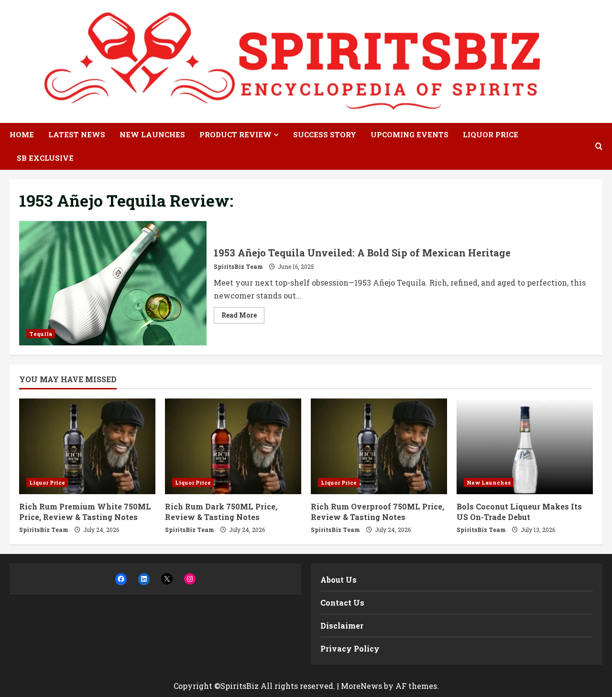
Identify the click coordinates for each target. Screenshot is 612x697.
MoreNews (361, 686)
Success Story (324, 134)
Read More (242, 316)
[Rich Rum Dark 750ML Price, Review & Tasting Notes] (233, 446)
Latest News (76, 134)
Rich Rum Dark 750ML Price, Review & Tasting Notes (221, 511)
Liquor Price (490, 134)
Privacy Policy (350, 648)
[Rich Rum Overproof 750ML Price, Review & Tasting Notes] (379, 446)
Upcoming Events (409, 134)
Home (22, 134)
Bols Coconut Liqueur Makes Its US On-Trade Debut (519, 511)
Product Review (235, 134)
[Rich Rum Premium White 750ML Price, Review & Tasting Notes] (87, 446)
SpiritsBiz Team (238, 266)
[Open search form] (598, 146)
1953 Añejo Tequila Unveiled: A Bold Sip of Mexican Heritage (113, 283)
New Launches (152, 134)
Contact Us (342, 602)
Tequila (40, 333)
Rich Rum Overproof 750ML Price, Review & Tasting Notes (377, 511)
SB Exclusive (45, 158)
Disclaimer (341, 625)
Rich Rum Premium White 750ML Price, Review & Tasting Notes (85, 511)
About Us (338, 580)
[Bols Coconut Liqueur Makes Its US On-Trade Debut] (525, 446)
